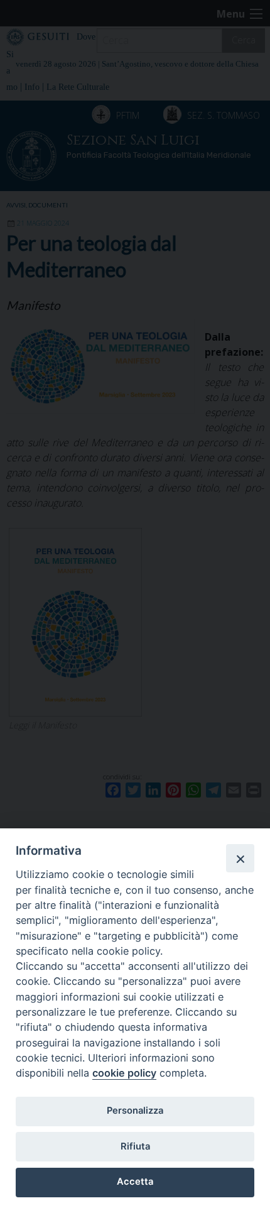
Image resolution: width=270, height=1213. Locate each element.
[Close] (240, 858)
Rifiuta (135, 1146)
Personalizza (135, 1110)
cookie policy (124, 1073)
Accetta (135, 1181)
